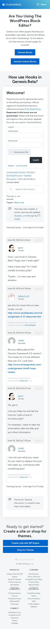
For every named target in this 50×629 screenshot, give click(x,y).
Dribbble (14, 623)
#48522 (39, 388)
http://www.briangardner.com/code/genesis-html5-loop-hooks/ (24, 368)
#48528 (39, 440)
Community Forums (15, 172)
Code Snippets (33, 604)
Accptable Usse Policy (34, 579)
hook (21, 202)
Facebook (14, 618)
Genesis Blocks (25, 52)
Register (11, 166)
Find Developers (14, 593)
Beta (16, 202)
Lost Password (21, 166)
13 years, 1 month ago (24, 215)
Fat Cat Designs (30, 325)
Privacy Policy (33, 582)
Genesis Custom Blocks (25, 61)
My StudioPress (34, 109)
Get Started (14, 585)
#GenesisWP (14, 601)
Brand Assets (34, 574)
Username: (13, 131)
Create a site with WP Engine (25, 543)
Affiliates (34, 607)
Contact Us (33, 587)
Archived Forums (14, 175)
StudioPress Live (14, 612)
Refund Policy (34, 585)
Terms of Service (34, 577)
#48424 (39, 332)
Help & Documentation (34, 597)
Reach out (23, 381)
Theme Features (14, 582)
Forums (30, 172)
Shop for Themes (25, 550)
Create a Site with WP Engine (14, 575)
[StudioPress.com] (12, 4)
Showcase (14, 587)
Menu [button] (43, 4)
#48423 (39, 288)
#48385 (39, 240)
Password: (13, 141)
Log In (36, 160)
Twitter (14, 620)
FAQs (34, 601)
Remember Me (21, 152)
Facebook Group (14, 599)
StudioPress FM (15, 615)
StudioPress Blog (33, 593)
